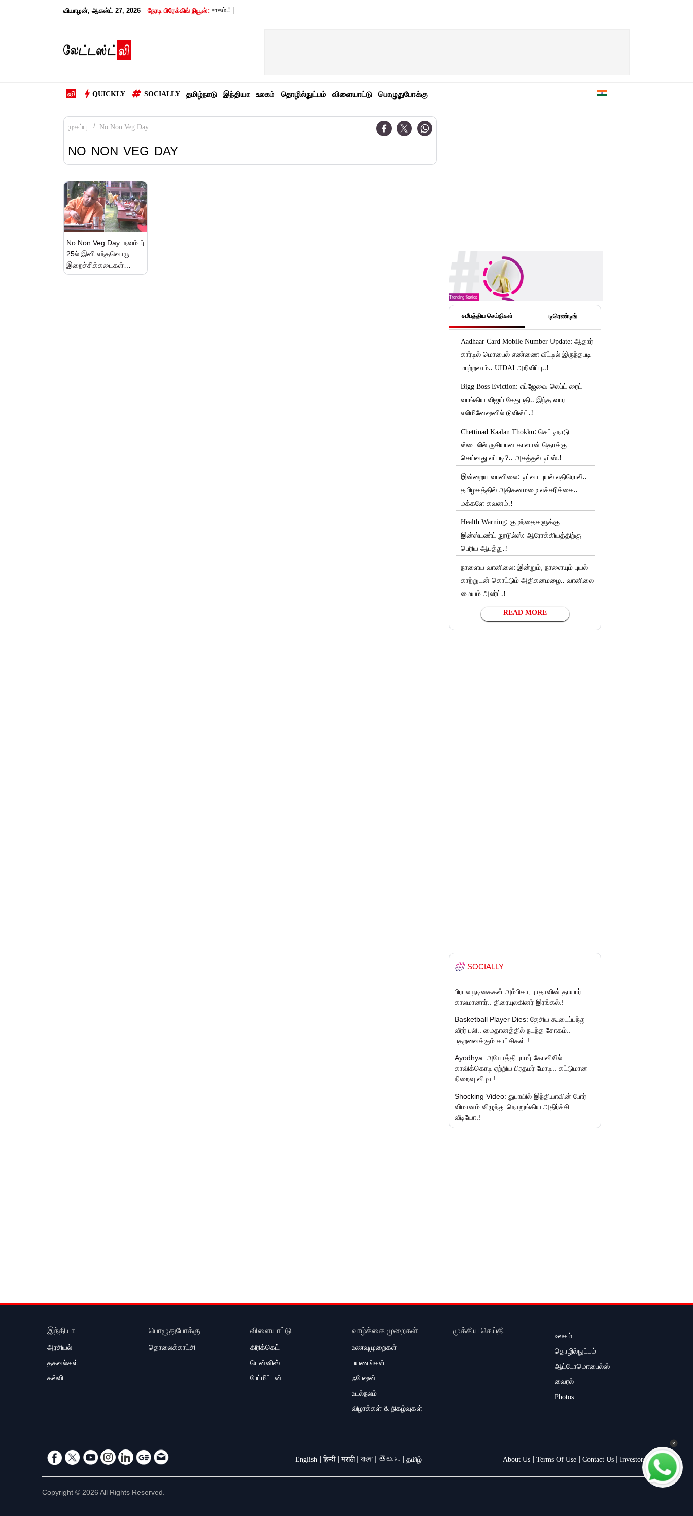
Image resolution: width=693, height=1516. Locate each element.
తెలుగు (389, 1460)
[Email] (161, 1457)
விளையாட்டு (352, 96)
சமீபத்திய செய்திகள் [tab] (487, 316)
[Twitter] (404, 128)
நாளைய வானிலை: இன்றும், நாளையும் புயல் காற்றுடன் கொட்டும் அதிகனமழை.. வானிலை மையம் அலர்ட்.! (527, 582)
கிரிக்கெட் (265, 1349)
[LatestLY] (97, 52)
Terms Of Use (556, 1460)
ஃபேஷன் (364, 1379)
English (306, 1460)
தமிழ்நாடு (201, 96)
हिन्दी (329, 1460)
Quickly (108, 95)
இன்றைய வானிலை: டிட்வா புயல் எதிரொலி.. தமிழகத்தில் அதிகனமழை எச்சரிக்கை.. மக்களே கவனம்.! (524, 491)
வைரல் (564, 1383)
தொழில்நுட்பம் (303, 96)
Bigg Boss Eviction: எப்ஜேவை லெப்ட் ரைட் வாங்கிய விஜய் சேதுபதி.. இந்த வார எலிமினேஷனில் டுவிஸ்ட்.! (521, 401)
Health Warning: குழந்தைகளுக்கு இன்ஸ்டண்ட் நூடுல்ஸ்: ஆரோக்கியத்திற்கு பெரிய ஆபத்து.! (521, 536)
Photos (564, 1398)
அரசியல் (59, 1349)
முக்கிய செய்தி (478, 1332)
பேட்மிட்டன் (266, 1379)
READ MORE (525, 613)
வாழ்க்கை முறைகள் (385, 1332)
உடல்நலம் (364, 1394)
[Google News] (143, 1457)
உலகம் (265, 96)
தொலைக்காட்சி (172, 1349)
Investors (633, 1460)
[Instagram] (108, 1457)
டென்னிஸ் (265, 1364)
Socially (162, 95)
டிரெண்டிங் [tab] (563, 317)
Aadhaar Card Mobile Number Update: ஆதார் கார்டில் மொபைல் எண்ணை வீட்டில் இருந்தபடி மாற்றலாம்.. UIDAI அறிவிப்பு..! (527, 356)
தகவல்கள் (62, 1364)
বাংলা (367, 1460)
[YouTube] (90, 1457)
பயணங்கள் (368, 1364)
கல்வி (55, 1379)
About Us (516, 1460)
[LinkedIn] (125, 1457)
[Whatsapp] (424, 128)
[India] (601, 95)
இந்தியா (236, 96)
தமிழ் (414, 1460)
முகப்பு (77, 128)
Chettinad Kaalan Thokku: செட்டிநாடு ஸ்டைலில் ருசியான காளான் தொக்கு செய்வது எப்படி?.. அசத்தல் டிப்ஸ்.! (515, 446)
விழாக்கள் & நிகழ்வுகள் (387, 1409)
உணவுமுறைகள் (374, 1349)
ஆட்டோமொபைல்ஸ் (582, 1367)
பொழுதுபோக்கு (403, 96)
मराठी (348, 1460)
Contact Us (598, 1460)
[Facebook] (384, 128)
